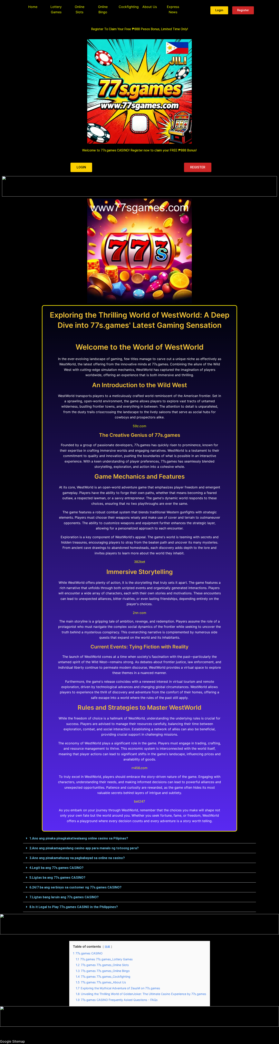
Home (32, 7)
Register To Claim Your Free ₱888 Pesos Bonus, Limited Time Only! (139, 29)
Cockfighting (129, 7)
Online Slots (79, 9)
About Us (149, 7)
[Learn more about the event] (139, 186)
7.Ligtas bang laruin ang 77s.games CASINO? (64, 897)
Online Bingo (103, 9)
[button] (139, 838)
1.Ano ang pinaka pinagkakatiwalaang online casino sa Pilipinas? (78, 838)
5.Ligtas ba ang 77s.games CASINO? (57, 877)
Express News (173, 9)
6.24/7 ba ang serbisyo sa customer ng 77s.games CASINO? (75, 887)
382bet (139, 562)
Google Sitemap (12, 1041)
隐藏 (107, 946)
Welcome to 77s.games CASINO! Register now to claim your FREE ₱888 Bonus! (139, 150)
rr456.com (139, 768)
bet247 (139, 801)
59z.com (139, 426)
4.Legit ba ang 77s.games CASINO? (56, 868)
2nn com (139, 613)
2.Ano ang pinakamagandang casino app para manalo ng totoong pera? (84, 848)
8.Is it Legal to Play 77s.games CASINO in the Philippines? (73, 907)
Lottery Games (56, 9)
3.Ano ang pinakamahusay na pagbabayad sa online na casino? (77, 858)
